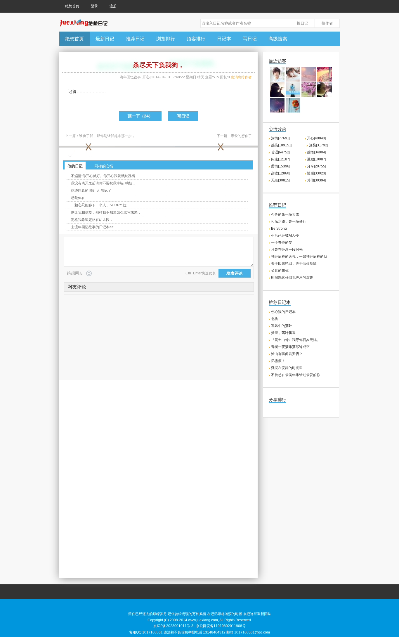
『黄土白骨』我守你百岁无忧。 (295, 340)
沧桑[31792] (318, 145)
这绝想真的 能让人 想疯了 (91, 190)
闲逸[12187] (280, 159)
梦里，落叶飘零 (283, 333)
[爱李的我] (293, 80)
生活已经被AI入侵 (285, 235)
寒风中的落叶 (281, 326)
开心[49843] (316, 138)
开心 (146, 77)
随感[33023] (316, 173)
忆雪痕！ (278, 361)
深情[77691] (280, 138)
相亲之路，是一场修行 (288, 221)
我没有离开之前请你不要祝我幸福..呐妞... (103, 183)
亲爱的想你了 (241, 136)
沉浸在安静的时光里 (287, 368)
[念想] (277, 96)
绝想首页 (72, 6)
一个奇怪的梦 (281, 242)
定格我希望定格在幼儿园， (92, 220)
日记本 (224, 38)
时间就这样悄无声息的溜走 (292, 278)
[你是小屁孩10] (293, 111)
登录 (94, 6)
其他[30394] (316, 180)
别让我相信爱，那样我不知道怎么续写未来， (106, 212)
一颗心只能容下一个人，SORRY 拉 (98, 205)
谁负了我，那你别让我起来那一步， (107, 136)
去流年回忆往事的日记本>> (92, 227)
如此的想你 (280, 271)
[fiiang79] (308, 96)
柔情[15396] (280, 166)
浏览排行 (165, 38)
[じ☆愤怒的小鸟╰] (324, 96)
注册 (113, 6)
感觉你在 (78, 198)
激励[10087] (316, 159)
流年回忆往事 (130, 77)
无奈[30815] (280, 180)
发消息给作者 (241, 77)
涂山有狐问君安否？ (287, 354)
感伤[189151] (281, 145)
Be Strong (279, 228)
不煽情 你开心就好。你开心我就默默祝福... (104, 176)
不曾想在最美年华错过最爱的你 (295, 375)
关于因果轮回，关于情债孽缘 (294, 264)
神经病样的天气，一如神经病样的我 (299, 257)
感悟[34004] (316, 152)
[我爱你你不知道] (293, 96)
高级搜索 (277, 38)
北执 (274, 319)
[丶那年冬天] (277, 111)
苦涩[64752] (280, 152)
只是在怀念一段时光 (287, 249)
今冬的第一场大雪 (285, 214)
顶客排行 (196, 38)
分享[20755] (316, 166)
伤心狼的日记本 (283, 312)
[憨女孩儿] (324, 80)
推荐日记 (135, 38)
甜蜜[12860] (280, 173)
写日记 (250, 38)
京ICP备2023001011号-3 (173, 626)
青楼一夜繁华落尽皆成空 (290, 347)
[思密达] (277, 80)
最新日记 (105, 38)
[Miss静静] (308, 80)
